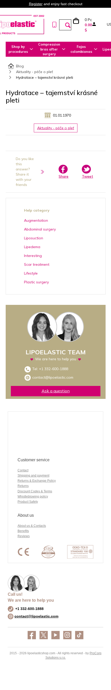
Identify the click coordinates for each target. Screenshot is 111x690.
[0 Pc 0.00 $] (78, 25)
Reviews (24, 536)
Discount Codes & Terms (35, 491)
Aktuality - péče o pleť (34, 71)
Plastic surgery (36, 282)
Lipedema (32, 247)
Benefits (23, 531)
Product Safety (28, 502)
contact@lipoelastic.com (52, 377)
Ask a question (56, 390)
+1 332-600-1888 (53, 368)
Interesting (33, 255)
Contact (23, 470)
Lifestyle (31, 273)
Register (36, 4)
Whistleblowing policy (33, 496)
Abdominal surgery (40, 229)
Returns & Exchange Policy (37, 481)
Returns (23, 486)
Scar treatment (36, 264)
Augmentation (36, 220)
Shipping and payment (33, 475)
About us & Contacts (32, 526)
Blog (20, 66)
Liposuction (33, 238)
